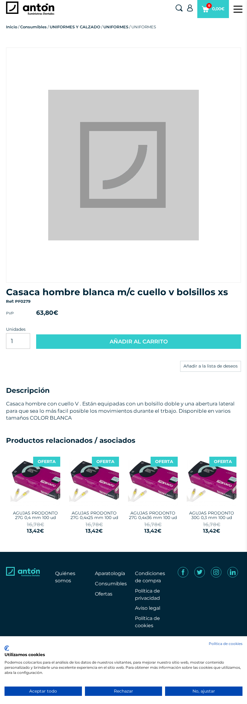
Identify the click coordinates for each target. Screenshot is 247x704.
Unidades (16, 329)
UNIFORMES (115, 26)
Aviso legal (147, 608)
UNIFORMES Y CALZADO (75, 26)
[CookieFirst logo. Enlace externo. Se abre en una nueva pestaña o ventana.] (7, 648)
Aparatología (110, 573)
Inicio (11, 26)
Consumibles (33, 26)
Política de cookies (225, 643)
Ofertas (103, 594)
